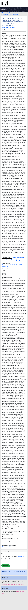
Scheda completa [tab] (18, 257)
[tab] (19, 260)
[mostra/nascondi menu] (26, 3)
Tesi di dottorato (9, 12)
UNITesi (2, 12)
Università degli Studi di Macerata (10, 14)
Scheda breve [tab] (7, 257)
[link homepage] (5, 4)
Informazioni (6, 577)
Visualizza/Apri (5, 565)
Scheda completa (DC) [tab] (10, 260)
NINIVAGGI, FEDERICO (9, 27)
